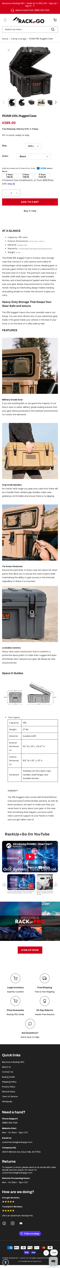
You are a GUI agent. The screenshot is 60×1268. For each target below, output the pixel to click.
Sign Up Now (30, 950)
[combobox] (30, 29)
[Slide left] (4, 102)
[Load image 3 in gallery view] (31, 102)
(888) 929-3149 (9, 1122)
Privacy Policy (8, 1086)
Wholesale (7, 1101)
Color (5, 156)
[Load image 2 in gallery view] (21, 102)
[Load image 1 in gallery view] (11, 102)
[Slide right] (56, 102)
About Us (6, 1067)
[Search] (53, 29)
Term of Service (10, 1096)
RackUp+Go (13, 1258)
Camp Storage (18, 38)
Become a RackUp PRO (13, 1062)
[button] (3, 20)
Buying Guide (8, 1077)
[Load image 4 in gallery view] (41, 102)
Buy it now (30, 210)
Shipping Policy (9, 1081)
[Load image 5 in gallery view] (50, 102)
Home (5, 38)
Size (4, 145)
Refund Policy (8, 1091)
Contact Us (7, 1071)
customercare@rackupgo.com (17, 1142)
